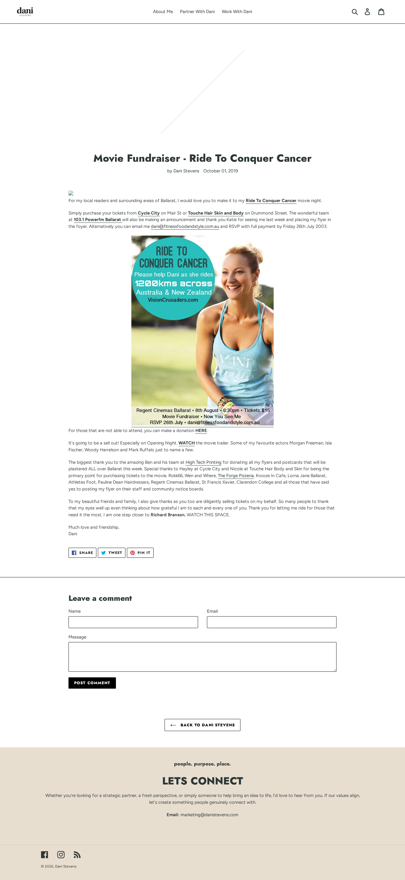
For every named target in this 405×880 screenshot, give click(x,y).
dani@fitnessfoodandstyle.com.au (185, 226)
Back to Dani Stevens (207, 725)
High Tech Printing (203, 462)
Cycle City (149, 213)
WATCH (186, 443)
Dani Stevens (65, 866)
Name (74, 611)
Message (77, 637)
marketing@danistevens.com (209, 814)
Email (212, 611)
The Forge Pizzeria (236, 475)
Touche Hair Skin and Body (216, 213)
